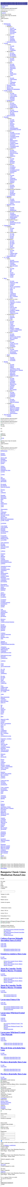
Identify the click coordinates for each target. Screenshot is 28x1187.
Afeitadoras (13, 214)
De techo (12, 247)
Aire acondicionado (5, 666)
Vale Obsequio (7, 414)
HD (11, 270)
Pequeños (6, 117)
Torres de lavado (11, 115)
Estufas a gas (13, 254)
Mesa (2, 716)
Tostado (3, 606)
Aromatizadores (4, 751)
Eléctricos (12, 186)
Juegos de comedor (14, 407)
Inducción (12, 83)
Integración (12, 67)
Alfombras (12, 359)
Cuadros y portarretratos (16, 329)
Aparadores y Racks (15, 368)
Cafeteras (3, 551)
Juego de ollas (13, 307)
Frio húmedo (13, 32)
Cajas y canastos (14, 350)
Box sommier (13, 389)
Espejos (12, 327)
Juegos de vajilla (14, 282)
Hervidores (3, 616)
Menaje (12, 304)
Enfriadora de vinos (11, 41)
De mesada (12, 54)
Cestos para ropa (14, 343)
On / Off (12, 235)
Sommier (12, 379)
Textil (8, 354)
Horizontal (12, 40)
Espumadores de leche (15, 129)
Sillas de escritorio (14, 402)
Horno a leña (10, 87)
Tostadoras (12, 178)
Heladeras (3, 455)
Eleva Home (4, 868)
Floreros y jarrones (14, 328)
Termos (12, 188)
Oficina (2, 836)
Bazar (5, 278)
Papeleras (12, 345)
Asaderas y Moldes (14, 310)
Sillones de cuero (14, 375)
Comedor (3, 841)
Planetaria (12, 161)
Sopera (11, 154)
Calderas (12, 303)
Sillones (12, 367)
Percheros (12, 396)
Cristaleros (12, 411)
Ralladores (12, 156)
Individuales (13, 295)
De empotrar (13, 55)
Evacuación (13, 104)
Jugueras (12, 172)
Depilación (12, 193)
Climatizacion (7, 225)
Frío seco (12, 33)
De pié (11, 245)
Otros (11, 252)
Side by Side (13, 29)
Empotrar (12, 121)
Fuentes (12, 285)
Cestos (11, 324)
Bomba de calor (14, 107)
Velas (11, 318)
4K (11, 271)
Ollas (2, 638)
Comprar (9, 416)
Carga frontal (13, 94)
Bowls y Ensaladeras (15, 286)
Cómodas (12, 385)
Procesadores (13, 151)
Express (12, 125)
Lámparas (12, 325)
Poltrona (12, 366)
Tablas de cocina (14, 313)
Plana (11, 69)
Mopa (11, 139)
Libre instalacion (14, 111)
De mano (12, 163)
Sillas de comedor (14, 410)
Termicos (12, 339)
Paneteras (12, 181)
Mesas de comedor (14, 409)
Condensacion (13, 105)
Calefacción (3, 683)
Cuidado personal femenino (7, 622)
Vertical (12, 37)
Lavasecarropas (10, 100)
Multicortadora (13, 217)
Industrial (12, 97)
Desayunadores (14, 413)
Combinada (13, 50)
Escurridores (13, 352)
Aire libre (9, 86)
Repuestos (12, 224)
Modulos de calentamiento (13, 89)
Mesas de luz (13, 384)
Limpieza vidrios (14, 143)
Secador (12, 192)
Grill (11, 176)
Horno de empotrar (5, 487)
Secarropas (3, 533)
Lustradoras (13, 147)
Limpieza (3, 563)
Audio (2, 694)
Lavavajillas (4, 539)
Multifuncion (13, 210)
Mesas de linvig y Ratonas (16, 370)
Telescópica (13, 68)
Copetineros (13, 293)
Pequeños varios (11, 204)
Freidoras (9, 196)
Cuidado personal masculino (8, 644)
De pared (12, 243)
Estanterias (12, 395)
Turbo (11, 246)
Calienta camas (13, 253)
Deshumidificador (11, 256)
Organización (4, 784)
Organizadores (13, 353)
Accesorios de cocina (6, 736)
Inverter (12, 236)
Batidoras (3, 590)
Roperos (12, 386)
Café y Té (12, 288)
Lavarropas (3, 523)
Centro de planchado (15, 201)
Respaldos (12, 382)
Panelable (12, 30)
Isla (11, 71)
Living (2, 801)
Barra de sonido (14, 265)
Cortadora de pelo (14, 215)
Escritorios (12, 400)
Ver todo (12, 28)
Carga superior (13, 96)
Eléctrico (12, 60)
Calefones (3, 660)
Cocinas (3, 474)
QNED (12, 275)
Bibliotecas (12, 374)
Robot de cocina (14, 153)
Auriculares (13, 264)
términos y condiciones (10, 1145)
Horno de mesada (11, 85)
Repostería (12, 311)
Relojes (12, 322)
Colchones (12, 381)
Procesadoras (4, 581)
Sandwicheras (13, 179)
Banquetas (12, 406)
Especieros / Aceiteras (15, 302)
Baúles (11, 388)
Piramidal (12, 65)
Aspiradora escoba (14, 136)
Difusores (12, 317)
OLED (11, 272)
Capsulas (12, 126)
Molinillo (12, 124)
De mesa (12, 112)
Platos (11, 289)
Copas (11, 292)
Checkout (3, 1171)
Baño (2, 793)
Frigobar (9, 25)
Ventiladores (4, 673)
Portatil (11, 238)
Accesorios (12, 135)
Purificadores (13, 73)
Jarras (11, 297)
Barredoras (12, 144)
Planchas (3, 630)
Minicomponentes (14, 261)
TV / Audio (6, 257)
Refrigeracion (7, 23)
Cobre (11, 231)
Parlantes (12, 263)
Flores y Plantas (14, 331)
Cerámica (12, 200)
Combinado (13, 82)
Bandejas (12, 335)
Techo (11, 72)
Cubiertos (12, 284)
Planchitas (12, 194)
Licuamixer (13, 167)
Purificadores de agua (15, 222)
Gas (11, 47)
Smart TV (3, 702)
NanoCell (12, 274)
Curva (11, 75)
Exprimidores (13, 171)
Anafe (2, 506)
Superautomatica (14, 128)
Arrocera (12, 208)
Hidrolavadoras (14, 140)
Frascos (12, 306)
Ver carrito (3, 1164)
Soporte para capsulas (15, 336)
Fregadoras (12, 142)
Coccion (6, 43)
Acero (11, 229)
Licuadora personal (14, 169)
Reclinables (13, 371)
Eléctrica (12, 48)
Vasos (11, 290)
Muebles (6, 361)
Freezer (2, 463)
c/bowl (11, 160)
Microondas (3, 481)
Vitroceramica (13, 79)
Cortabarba (12, 218)
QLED (11, 277)
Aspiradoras (13, 137)
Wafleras (12, 182)
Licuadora (12, 168)
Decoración (3, 756)
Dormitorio (3, 815)
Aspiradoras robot (14, 146)
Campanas (3, 492)
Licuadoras (3, 597)
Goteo (11, 122)
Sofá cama (12, 373)
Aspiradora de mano (15, 133)
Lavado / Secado (8, 90)
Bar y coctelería (14, 296)
